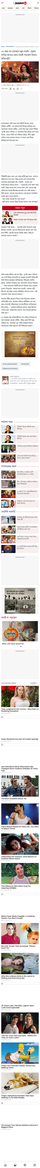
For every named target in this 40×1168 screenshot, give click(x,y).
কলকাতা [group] (10, 8)
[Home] (20, 3)
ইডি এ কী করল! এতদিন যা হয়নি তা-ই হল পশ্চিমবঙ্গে (27, 482)
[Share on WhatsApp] (18, 89)
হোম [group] (3, 8)
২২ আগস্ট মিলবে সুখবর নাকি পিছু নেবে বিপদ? (27, 547)
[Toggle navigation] (2, 3)
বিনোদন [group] (36, 8)
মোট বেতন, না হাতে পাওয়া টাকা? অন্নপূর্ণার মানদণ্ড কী (27, 537)
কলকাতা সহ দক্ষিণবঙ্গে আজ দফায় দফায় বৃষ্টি (27, 518)
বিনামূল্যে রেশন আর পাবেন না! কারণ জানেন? (26, 502)
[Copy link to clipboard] (21, 89)
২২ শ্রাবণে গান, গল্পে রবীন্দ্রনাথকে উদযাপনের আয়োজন (27, 492)
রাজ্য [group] (17, 8)
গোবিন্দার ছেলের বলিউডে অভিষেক (27, 446)
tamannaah (25, 364)
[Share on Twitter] (14, 89)
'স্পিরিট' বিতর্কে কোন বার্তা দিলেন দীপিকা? (26, 437)
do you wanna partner (10, 364)
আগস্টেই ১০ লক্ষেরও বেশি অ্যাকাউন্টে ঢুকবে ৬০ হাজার (25, 473)
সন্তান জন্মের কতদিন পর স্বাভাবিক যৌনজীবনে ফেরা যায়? (27, 528)
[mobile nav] (5, 1165)
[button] (38, 3)
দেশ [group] (23, 8)
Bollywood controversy (10, 368)
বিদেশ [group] (29, 8)
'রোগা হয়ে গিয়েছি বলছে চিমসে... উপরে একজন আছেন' (27, 456)
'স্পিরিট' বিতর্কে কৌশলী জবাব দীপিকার (26, 427)
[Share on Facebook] (10, 89)
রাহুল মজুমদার (7, 85)
